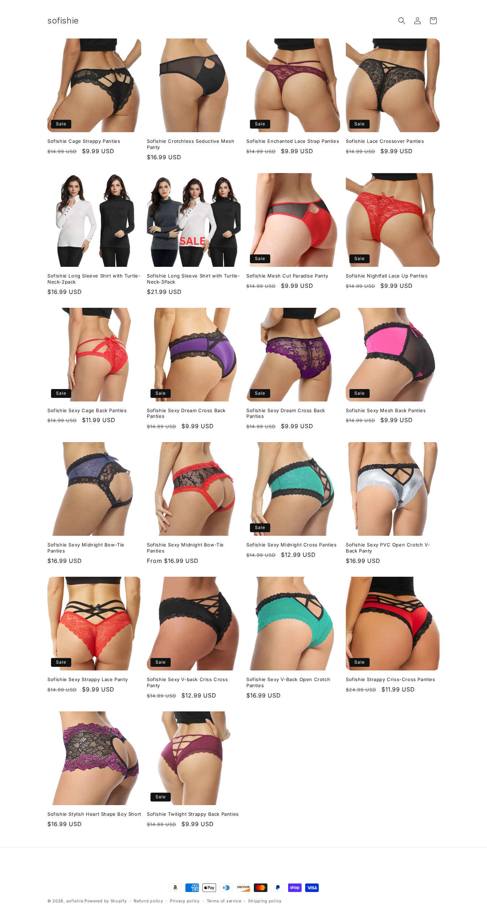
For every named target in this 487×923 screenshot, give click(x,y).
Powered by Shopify (105, 900)
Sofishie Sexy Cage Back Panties (87, 410)
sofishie (74, 900)
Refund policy (148, 900)
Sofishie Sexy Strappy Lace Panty (87, 679)
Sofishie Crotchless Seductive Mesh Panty (190, 144)
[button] (402, 20)
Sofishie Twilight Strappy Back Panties (193, 814)
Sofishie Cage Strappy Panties (83, 141)
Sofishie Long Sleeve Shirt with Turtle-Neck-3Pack (193, 279)
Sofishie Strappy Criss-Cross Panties (390, 679)
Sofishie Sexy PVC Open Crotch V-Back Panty (388, 548)
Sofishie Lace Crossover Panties (385, 141)
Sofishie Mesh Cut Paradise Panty (287, 276)
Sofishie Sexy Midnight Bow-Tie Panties (85, 548)
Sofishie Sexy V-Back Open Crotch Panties (288, 682)
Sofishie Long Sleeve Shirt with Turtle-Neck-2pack (93, 279)
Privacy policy (185, 900)
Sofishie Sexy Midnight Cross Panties (291, 545)
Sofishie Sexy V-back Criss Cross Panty (187, 682)
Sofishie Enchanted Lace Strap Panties (292, 141)
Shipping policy (265, 900)
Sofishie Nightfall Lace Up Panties (386, 276)
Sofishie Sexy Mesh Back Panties (386, 410)
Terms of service (224, 900)
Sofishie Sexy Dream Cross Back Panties (186, 413)
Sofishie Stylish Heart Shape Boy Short (94, 814)
